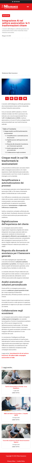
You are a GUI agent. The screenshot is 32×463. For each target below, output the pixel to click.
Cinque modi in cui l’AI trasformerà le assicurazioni (15, 132)
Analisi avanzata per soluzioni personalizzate (15, 149)
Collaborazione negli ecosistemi (16, 152)
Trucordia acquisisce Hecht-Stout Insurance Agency (16, 441)
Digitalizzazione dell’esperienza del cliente (17, 141)
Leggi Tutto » (16, 392)
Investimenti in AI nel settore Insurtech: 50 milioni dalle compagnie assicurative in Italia (15, 355)
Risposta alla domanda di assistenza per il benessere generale (17, 145)
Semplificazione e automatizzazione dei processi (17, 136)
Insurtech (6, 15)
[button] (7, 98)
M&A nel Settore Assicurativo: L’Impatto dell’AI (16, 414)
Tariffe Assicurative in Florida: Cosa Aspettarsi (16, 387)
